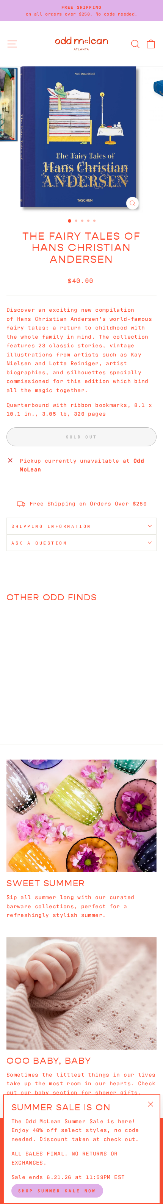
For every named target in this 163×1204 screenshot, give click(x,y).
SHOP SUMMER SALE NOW (57, 1190)
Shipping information (51, 526)
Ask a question (39, 543)
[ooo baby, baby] (81, 993)
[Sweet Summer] (81, 816)
